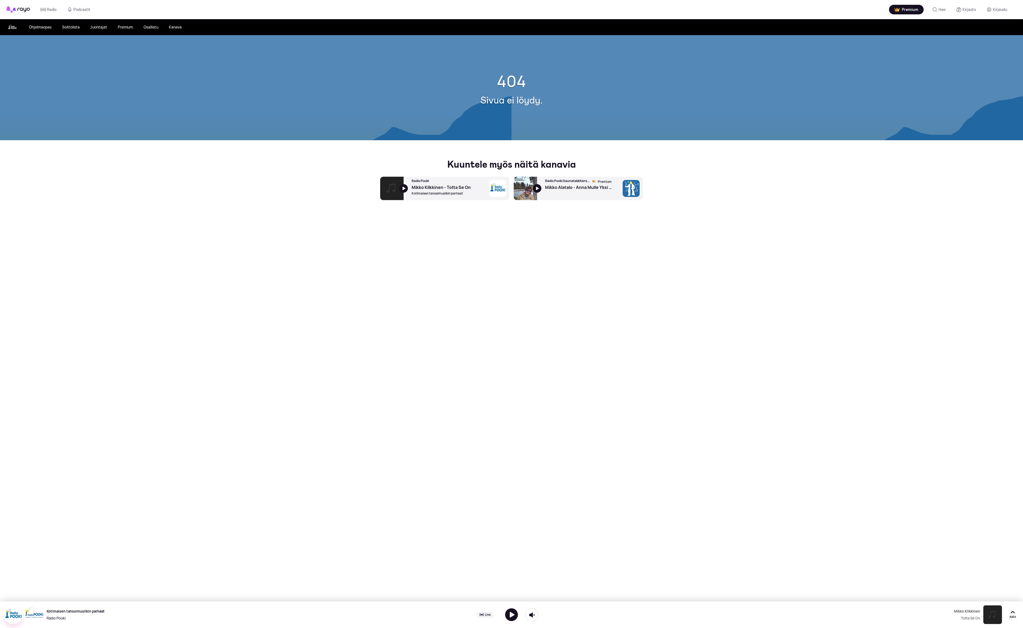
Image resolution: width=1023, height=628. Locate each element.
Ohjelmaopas (40, 27)
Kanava (175, 27)
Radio (51, 9)
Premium (125, 27)
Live (488, 614)
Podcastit (82, 9)
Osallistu (151, 27)
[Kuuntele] (511, 614)
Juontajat (98, 27)
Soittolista (71, 27)
